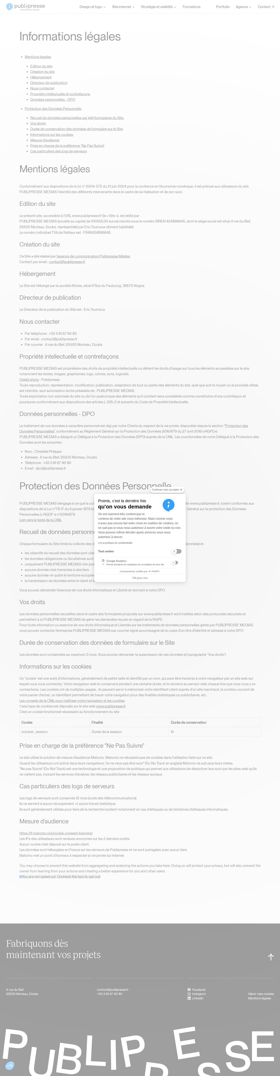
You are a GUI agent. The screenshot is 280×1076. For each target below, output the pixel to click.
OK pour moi (140, 577)
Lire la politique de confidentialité (115, 543)
